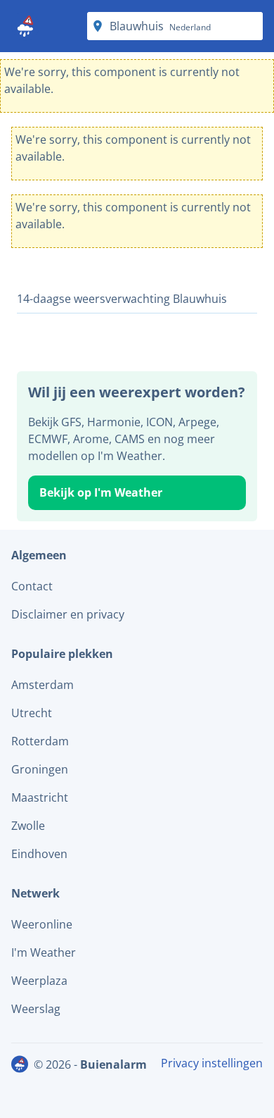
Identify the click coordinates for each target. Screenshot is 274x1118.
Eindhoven (39, 854)
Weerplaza (39, 980)
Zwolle (28, 825)
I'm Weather (43, 952)
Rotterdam (40, 741)
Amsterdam (42, 684)
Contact (32, 586)
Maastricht (39, 797)
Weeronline (41, 924)
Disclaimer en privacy (67, 614)
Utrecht (31, 713)
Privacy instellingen (212, 1063)
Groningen (39, 769)
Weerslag (35, 1009)
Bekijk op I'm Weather (100, 492)
